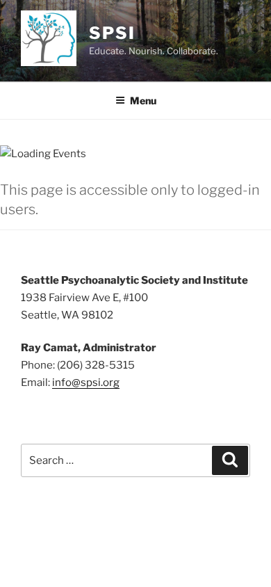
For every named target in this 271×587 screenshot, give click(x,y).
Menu (143, 100)
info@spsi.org (86, 382)
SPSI (112, 33)
